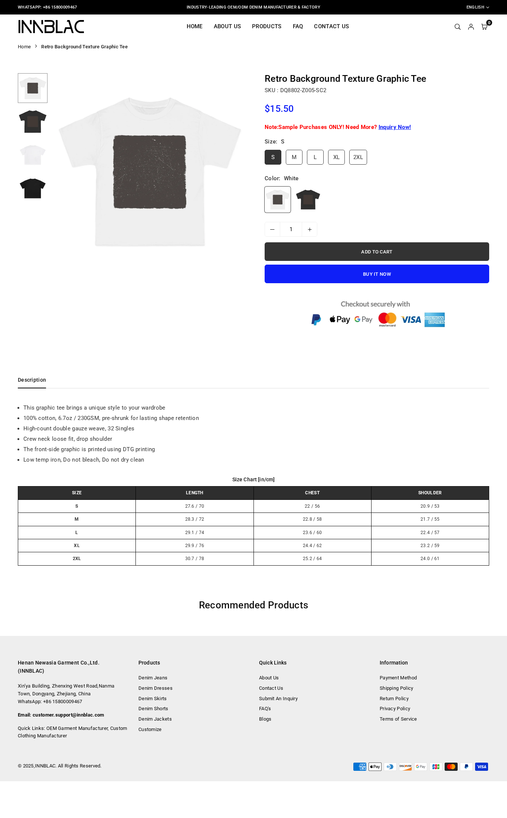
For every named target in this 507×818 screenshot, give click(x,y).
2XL (358, 157)
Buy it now (377, 274)
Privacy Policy (395, 708)
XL (336, 157)
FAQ (298, 26)
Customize (150, 729)
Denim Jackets (155, 719)
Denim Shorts (153, 708)
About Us (227, 26)
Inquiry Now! (395, 127)
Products (266, 26)
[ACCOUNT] (471, 26)
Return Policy (394, 698)
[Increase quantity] (309, 229)
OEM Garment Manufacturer (77, 728)
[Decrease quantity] (272, 229)
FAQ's (265, 708)
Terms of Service (398, 719)
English (475, 7)
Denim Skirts (152, 698)
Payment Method (398, 677)
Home (195, 26)
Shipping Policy (396, 688)
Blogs (265, 719)
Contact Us (331, 26)
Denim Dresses (155, 688)
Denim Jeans (152, 677)
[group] (149, 171)
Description (32, 380)
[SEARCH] (457, 26)
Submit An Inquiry (278, 698)
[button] (237, 172)
